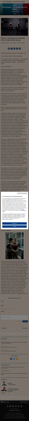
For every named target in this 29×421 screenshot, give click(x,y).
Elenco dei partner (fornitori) (7, 219)
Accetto (14, 226)
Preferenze (14, 223)
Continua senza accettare (22, 193)
